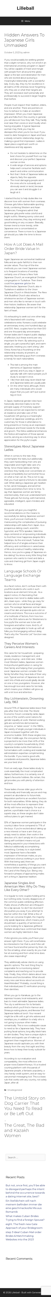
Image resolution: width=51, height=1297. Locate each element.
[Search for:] (25, 1157)
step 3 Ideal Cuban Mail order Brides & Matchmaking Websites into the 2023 (24, 1236)
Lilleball (25, 8)
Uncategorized (14, 1090)
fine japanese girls (19, 283)
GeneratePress (40, 1292)
